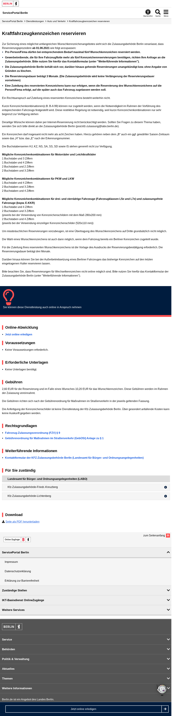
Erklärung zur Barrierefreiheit (22, 580)
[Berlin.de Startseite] (10, 3)
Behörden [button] (8, 649)
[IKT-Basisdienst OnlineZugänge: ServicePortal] (17, 539)
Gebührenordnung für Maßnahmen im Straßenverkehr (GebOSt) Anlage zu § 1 (54, 438)
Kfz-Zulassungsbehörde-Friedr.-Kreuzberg (33, 487)
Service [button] (7, 639)
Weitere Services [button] (13, 610)
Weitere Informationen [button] (17, 688)
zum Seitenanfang (154, 535)
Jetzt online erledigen (18, 334)
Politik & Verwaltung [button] (15, 659)
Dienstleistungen (35, 21)
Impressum (11, 561)
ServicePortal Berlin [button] (15, 552)
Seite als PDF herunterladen (22, 521)
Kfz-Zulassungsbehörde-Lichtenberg (29, 495)
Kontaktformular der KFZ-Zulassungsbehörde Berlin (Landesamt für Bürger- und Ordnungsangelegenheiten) (74, 457)
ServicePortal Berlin (12, 21)
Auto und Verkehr (56, 21)
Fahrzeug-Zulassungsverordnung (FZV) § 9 (32, 432)
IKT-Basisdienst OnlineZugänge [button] (23, 600)
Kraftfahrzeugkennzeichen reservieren (89, 21)
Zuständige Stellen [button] (14, 590)
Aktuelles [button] (8, 668)
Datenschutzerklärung (18, 571)
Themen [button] (7, 678)
